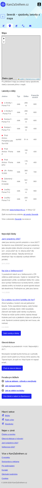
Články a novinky (8, 434)
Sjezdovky (9, 424)
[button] (3, 38)
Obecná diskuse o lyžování (12, 438)
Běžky (7, 415)
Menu (39, 4)
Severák (18, 219)
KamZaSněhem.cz (15, 4)
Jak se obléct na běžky (14, 390)
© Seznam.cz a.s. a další (32, 79)
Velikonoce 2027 (8, 447)
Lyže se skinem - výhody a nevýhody (20, 381)
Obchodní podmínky (10, 474)
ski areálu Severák (30, 214)
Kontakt (5, 470)
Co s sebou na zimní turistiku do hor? (18, 299)
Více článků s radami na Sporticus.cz (16, 396)
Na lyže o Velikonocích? (12, 270)
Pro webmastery (8, 465)
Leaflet (21, 79)
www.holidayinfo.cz (17, 209)
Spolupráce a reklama (10, 461)
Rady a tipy (9, 419)
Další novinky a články (11, 333)
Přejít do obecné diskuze (12, 368)
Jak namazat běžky (13, 386)
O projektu (6, 457)
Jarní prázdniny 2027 (11, 238)
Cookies (5, 478)
